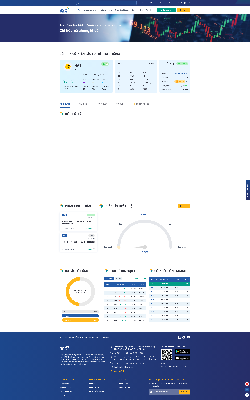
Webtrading (123, 383)
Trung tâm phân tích (122, 10)
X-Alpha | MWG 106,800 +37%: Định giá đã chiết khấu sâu (78, 222)
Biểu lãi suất (94, 387)
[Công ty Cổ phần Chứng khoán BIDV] (64, 10)
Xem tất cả (139, 278)
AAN (152, 287)
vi (187, 3)
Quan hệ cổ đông (137, 10)
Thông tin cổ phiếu (94, 25)
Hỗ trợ (143, 3)
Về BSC (148, 10)
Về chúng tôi (64, 383)
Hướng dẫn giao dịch (97, 391)
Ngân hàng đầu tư (106, 10)
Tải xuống (88, 228)
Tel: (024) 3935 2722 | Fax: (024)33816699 (128, 353)
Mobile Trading (124, 387)
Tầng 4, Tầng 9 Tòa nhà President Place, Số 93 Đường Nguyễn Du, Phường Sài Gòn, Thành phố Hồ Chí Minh (135, 358)
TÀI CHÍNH (83, 104)
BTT (152, 320)
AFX (152, 295)
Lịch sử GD (109, 278)
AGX (152, 299)
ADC (152, 291)
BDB (152, 307)
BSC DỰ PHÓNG (142, 104)
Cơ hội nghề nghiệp (166, 3)
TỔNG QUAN (65, 104)
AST (152, 303)
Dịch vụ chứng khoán (90, 10)
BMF (152, 316)
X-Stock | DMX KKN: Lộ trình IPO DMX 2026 (78, 242)
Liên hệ (179, 3)
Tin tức (152, 3)
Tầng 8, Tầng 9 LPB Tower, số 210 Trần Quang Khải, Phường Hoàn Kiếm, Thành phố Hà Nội (134, 348)
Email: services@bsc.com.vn (123, 367)
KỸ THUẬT (102, 104)
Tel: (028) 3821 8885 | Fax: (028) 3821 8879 (129, 363)
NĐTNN (118, 278)
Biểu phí (92, 383)
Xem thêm (186, 206)
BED (152, 311)
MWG (64, 215)
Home (62, 25)
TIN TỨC (119, 104)
